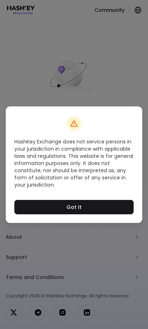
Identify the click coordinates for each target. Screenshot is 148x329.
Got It (74, 207)
